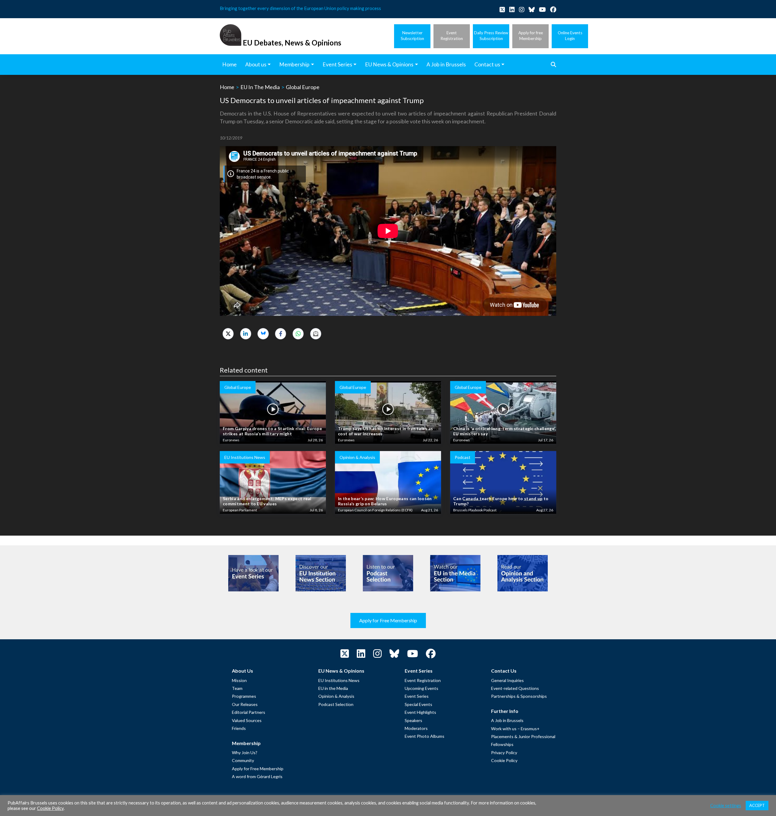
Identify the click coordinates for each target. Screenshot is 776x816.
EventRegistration (451, 35)
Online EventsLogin (570, 35)
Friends (239, 728)
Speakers (413, 720)
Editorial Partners (248, 712)
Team (237, 688)
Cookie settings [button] (725, 805)
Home (227, 87)
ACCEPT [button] (757, 805)
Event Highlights (420, 712)
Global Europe (302, 87)
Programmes (244, 696)
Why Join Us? (244, 752)
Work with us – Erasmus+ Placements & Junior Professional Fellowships (523, 736)
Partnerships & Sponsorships (519, 696)
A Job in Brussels (507, 720)
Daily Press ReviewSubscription (491, 35)
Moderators (416, 728)
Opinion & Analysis (336, 696)
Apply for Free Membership (388, 620)
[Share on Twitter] (228, 333)
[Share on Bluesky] (263, 333)
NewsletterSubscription (412, 35)
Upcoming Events (421, 688)
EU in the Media (333, 688)
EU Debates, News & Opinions (292, 42)
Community (243, 760)
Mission (239, 680)
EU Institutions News (339, 680)
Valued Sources (247, 720)
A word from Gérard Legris (257, 776)
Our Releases (245, 704)
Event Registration (423, 680)
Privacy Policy (504, 752)
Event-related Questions (515, 688)
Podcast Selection (335, 704)
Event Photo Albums (424, 736)
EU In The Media (260, 87)
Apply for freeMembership (530, 35)
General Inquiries (507, 680)
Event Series (417, 696)
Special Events (418, 704)
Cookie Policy (504, 760)
